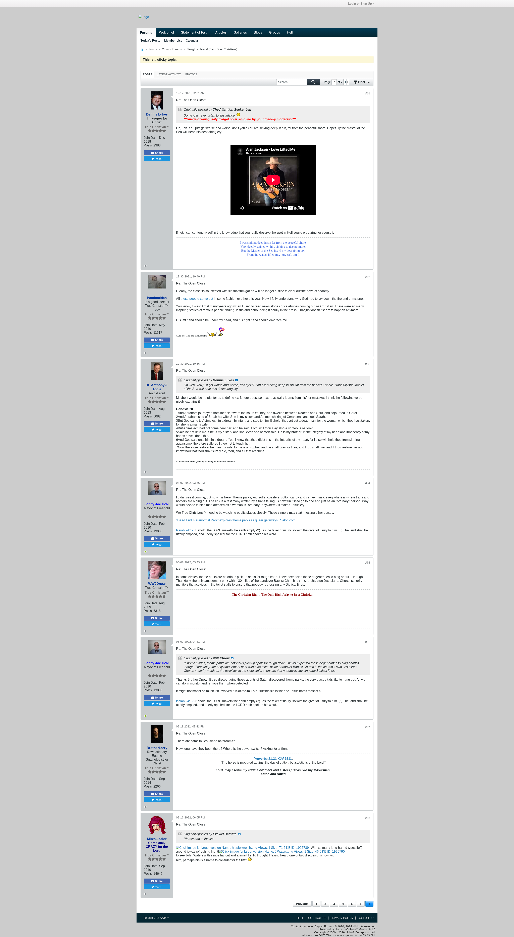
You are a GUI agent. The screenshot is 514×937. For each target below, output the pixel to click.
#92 (367, 276)
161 (287, 758)
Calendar (192, 40)
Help (300, 918)
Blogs (258, 32)
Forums (146, 33)
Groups (274, 32)
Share (159, 152)
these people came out (197, 298)
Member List (173, 40)
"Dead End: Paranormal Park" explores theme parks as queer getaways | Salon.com (235, 520)
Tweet (158, 159)
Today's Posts (150, 40)
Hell (290, 32)
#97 (367, 726)
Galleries (240, 32)
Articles (221, 32)
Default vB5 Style (155, 918)
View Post (236, 380)
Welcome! (166, 32)
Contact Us (317, 918)
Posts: (148, 145)
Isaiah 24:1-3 (185, 530)
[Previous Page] (345, 82)
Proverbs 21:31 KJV (269, 758)
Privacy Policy (341, 918)
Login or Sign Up (360, 3)
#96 (367, 642)
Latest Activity (169, 74)
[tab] (147, 74)
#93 (367, 364)
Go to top (365, 918)
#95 (367, 562)
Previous (302, 903)
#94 (367, 483)
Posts (147, 74)
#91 (367, 93)
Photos (191, 74)
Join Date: (151, 137)
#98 (367, 817)
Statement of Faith (194, 32)
